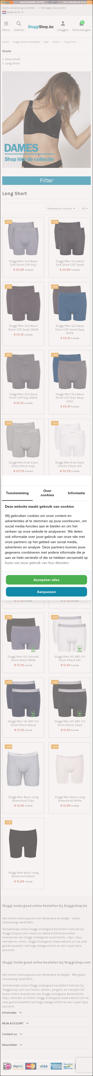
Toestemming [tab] (17, 493)
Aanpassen (46, 592)
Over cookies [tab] (47, 493)
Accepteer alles (46, 580)
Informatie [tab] (76, 493)
